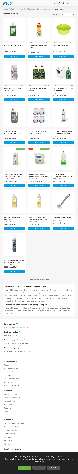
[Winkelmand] (72, 3)
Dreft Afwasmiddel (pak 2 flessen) (37, 89)
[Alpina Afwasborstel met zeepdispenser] (14, 72)
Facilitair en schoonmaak (17, 9)
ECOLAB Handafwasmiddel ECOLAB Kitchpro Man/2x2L (38, 175)
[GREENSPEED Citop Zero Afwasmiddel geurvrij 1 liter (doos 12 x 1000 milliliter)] (39, 201)
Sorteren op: (56, 14)
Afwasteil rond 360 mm (61, 45)
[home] (5, 9)
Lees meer (39, 467)
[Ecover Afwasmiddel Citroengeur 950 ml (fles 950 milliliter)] (63, 158)
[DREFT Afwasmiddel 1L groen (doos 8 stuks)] (63, 72)
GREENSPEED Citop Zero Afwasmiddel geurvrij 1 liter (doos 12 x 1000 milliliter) (38, 218)
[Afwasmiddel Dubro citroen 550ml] (39, 29)
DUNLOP (31, 128)
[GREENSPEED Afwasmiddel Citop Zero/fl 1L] (14, 201)
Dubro (31, 42)
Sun (6, 257)
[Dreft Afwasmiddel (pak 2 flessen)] (39, 72)
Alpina (6, 85)
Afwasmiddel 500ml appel (13, 45)
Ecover (56, 171)
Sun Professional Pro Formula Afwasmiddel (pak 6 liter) (14, 261)
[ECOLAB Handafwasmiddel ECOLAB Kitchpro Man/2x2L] (39, 158)
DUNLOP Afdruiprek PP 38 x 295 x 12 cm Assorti (37, 132)
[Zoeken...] (68, 3)
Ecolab (56, 128)
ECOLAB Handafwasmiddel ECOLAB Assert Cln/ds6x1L (62, 132)
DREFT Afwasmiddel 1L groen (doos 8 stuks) (63, 89)
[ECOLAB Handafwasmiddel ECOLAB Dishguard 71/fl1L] (14, 158)
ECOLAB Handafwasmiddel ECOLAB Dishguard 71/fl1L (13, 175)
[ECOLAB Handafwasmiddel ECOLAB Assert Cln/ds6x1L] (63, 115)
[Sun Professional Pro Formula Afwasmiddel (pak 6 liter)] (14, 244)
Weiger (53, 467)
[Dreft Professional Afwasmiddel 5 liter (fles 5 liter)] (14, 115)
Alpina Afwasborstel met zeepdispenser (12, 89)
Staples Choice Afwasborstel (62, 217)
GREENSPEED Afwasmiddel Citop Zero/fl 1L (13, 218)
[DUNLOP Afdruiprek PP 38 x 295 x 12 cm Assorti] (39, 115)
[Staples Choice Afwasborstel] (63, 201)
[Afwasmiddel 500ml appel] (14, 29)
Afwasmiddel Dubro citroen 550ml (37, 46)
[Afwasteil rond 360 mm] (63, 29)
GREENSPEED (8, 214)
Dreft (30, 85)
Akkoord (25, 467)
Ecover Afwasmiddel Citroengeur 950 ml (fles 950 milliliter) (62, 175)
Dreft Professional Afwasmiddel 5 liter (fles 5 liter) (12, 132)
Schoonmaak (31, 9)
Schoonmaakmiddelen (44, 9)
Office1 (7, 42)
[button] (14, 56)
